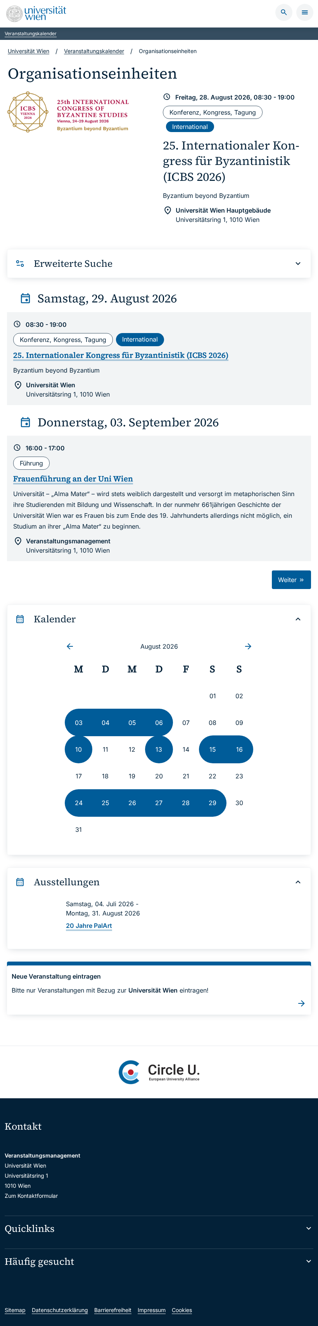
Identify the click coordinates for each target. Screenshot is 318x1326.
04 (105, 723)
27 (158, 803)
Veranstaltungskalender (31, 33)
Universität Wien (28, 51)
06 (159, 723)
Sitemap (15, 1310)
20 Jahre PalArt (89, 925)
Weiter (288, 580)
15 (212, 749)
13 (159, 749)
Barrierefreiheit (112, 1310)
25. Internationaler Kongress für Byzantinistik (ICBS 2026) (231, 161)
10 (78, 749)
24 (79, 803)
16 (239, 749)
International (190, 127)
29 (212, 803)
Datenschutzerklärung (60, 1310)
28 (186, 803)
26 (132, 803)
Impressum (152, 1310)
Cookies (182, 1310)
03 (79, 723)
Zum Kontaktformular (31, 1195)
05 (132, 723)
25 (105, 803)
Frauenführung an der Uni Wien (73, 478)
